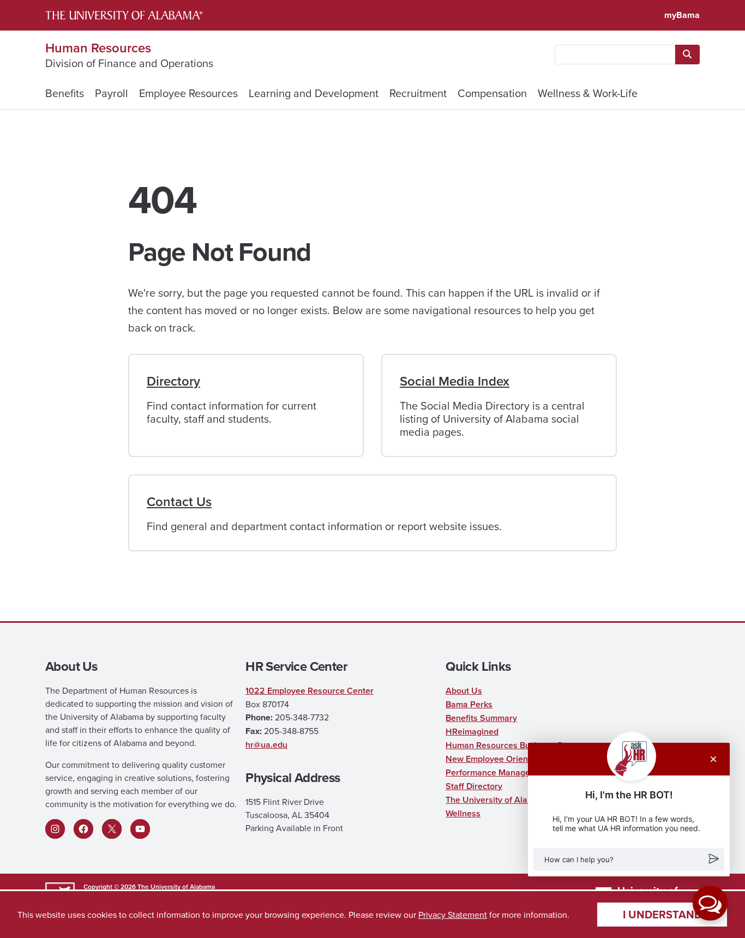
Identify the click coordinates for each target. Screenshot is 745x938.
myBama (682, 15)
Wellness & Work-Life (588, 93)
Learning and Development (313, 93)
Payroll (111, 93)
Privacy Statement (452, 915)
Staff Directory (474, 786)
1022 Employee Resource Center (309, 690)
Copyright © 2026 (109, 886)
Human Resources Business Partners (518, 745)
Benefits (64, 93)
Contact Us (179, 501)
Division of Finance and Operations (129, 63)
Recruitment (418, 93)
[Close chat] (713, 759)
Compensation (492, 93)
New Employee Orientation (498, 759)
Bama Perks (469, 704)
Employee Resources (188, 93)
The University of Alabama (176, 886)
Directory (173, 380)
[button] (628, 859)
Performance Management (498, 772)
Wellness (463, 813)
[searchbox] (615, 54)
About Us (464, 690)
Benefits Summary (481, 718)
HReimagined (472, 731)
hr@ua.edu (266, 744)
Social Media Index (454, 380)
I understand (662, 914)
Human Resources (98, 48)
